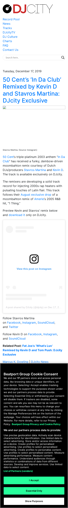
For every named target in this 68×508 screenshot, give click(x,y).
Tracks (7, 28)
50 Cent (8, 157)
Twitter (13, 327)
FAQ (5, 45)
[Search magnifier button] (62, 57)
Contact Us (10, 50)
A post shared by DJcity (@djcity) (25, 307)
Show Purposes (34, 501)
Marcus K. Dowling (15, 362)
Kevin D (58, 170)
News (6, 23)
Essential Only (34, 490)
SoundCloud (46, 322)
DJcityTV (9, 32)
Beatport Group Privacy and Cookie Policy (36, 424)
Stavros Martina (35, 170)
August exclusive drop (36, 194)
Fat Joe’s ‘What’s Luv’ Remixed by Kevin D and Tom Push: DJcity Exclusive (32, 350)
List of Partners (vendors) (18, 471)
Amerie (39, 199)
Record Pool (11, 19)
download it (17, 215)
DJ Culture (10, 36)
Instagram (29, 322)
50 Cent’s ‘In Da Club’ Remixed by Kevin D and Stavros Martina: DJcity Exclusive (32, 90)
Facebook (14, 322)
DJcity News (39, 362)
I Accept (34, 480)
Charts (7, 41)
